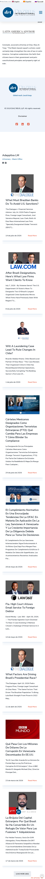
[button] (40, 12)
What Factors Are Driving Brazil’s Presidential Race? (21, 676)
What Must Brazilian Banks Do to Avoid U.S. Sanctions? (22, 201)
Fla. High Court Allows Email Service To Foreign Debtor (20, 607)
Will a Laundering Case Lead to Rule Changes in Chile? (20, 349)
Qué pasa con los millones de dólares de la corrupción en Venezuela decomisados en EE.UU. (22, 749)
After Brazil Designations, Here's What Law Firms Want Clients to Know (21, 276)
